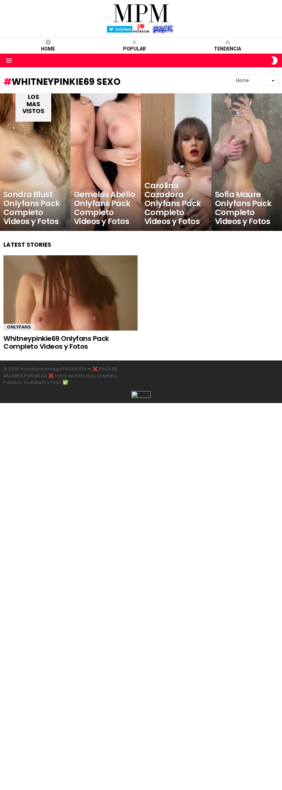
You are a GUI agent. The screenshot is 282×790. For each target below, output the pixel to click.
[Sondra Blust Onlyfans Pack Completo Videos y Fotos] (35, 162)
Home (48, 49)
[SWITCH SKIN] (274, 60)
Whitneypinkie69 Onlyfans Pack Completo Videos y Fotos (56, 342)
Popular (134, 49)
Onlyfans (19, 327)
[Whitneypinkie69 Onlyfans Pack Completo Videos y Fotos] (70, 293)
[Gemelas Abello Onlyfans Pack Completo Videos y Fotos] (105, 162)
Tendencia (227, 49)
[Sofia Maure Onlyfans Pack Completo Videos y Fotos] (246, 162)
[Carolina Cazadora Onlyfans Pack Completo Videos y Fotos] (176, 162)
